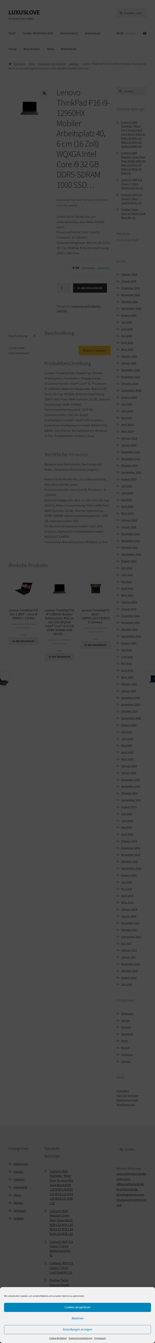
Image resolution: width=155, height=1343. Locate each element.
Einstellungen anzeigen (77, 1329)
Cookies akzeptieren (77, 1307)
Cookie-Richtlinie (58, 1338)
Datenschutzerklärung (80, 1338)
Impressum (100, 1338)
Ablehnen (78, 1318)
